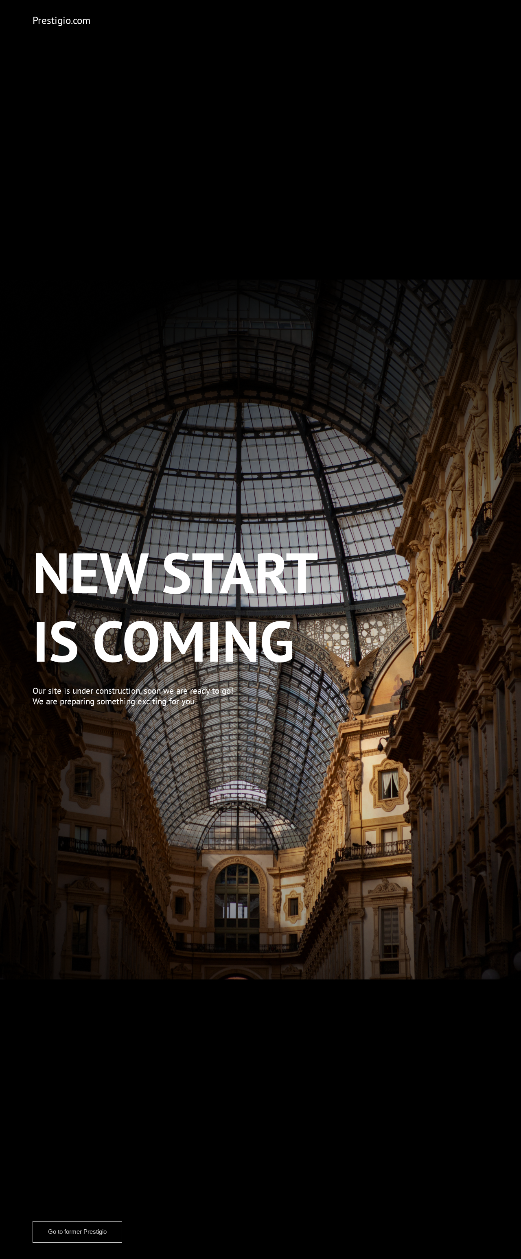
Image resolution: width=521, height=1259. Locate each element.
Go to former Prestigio (77, 1231)
